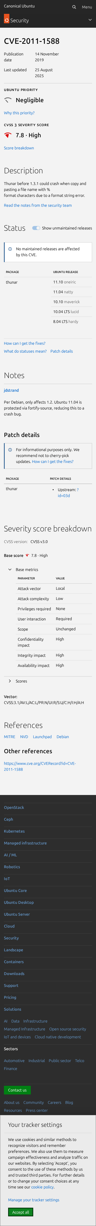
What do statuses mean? (25, 351)
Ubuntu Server (17, 914)
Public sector (60, 1060)
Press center (37, 1110)
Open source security (67, 1029)
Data (15, 1021)
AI (5, 1021)
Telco (79, 1060)
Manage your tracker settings (33, 1200)
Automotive (14, 1060)
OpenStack (14, 807)
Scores (21, 681)
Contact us (17, 1090)
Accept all (20, 1212)
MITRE (9, 736)
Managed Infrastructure (24, 1029)
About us (11, 1102)
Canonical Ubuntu (19, 6)
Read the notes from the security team (38, 205)
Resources (13, 1110)
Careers (54, 1102)
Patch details (61, 351)
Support (11, 985)
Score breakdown (19, 148)
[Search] (74, 7)
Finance (10, 1068)
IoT (7, 878)
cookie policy (42, 1187)
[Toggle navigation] (90, 20)
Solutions (12, 1009)
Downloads (14, 973)
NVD (24, 736)
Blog (69, 1102)
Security (11, 938)
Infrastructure (35, 1021)
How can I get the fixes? (24, 343)
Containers (14, 961)
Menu (87, 7)
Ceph (8, 819)
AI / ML (10, 855)
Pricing (10, 997)
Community (33, 1102)
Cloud (9, 926)
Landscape (13, 950)
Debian (63, 736)
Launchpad (42, 736)
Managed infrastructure (25, 843)
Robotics (12, 866)
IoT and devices (17, 1037)
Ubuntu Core (15, 890)
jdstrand (11, 390)
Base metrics (27, 569)
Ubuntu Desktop (19, 902)
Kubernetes (14, 831)
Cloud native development (58, 1037)
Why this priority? (19, 113)
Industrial (37, 1060)
